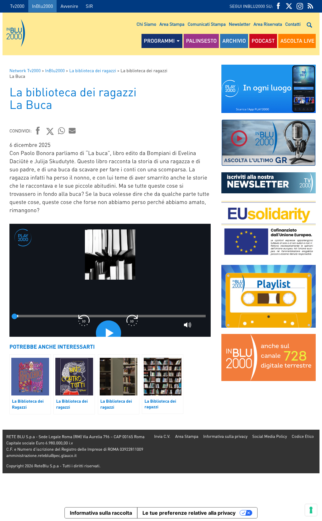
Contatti (293, 24)
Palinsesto (201, 40)
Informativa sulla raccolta (101, 513)
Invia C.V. (162, 436)
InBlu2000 (42, 6)
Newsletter (239, 24)
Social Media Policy (269, 436)
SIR (89, 6)
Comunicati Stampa (207, 24)
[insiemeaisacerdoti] (1, 265)
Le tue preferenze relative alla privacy (189, 513)
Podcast (263, 40)
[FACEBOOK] (278, 6)
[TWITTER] (289, 6)
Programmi (159, 40)
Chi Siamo (146, 24)
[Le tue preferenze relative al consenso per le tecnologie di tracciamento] (311, 510)
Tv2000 (17, 6)
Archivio (234, 40)
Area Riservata (267, 24)
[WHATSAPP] (61, 130)
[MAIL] (72, 130)
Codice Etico (303, 436)
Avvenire (69, 6)
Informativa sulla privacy (225, 436)
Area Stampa (172, 24)
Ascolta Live (297, 40)
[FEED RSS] (310, 6)
